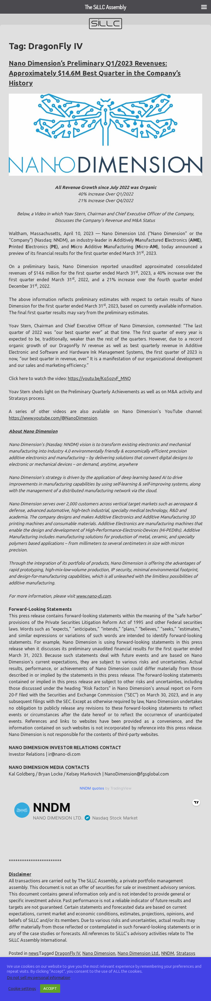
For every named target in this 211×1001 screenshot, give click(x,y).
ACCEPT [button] (50, 988)
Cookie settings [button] (22, 988)
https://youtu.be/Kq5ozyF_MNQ (99, 378)
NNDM (167, 953)
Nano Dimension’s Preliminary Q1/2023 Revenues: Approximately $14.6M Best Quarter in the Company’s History (95, 73)
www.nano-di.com (93, 595)
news (34, 953)
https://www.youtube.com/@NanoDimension (53, 418)
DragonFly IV (67, 953)
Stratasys (185, 953)
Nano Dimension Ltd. (138, 953)
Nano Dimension (98, 953)
